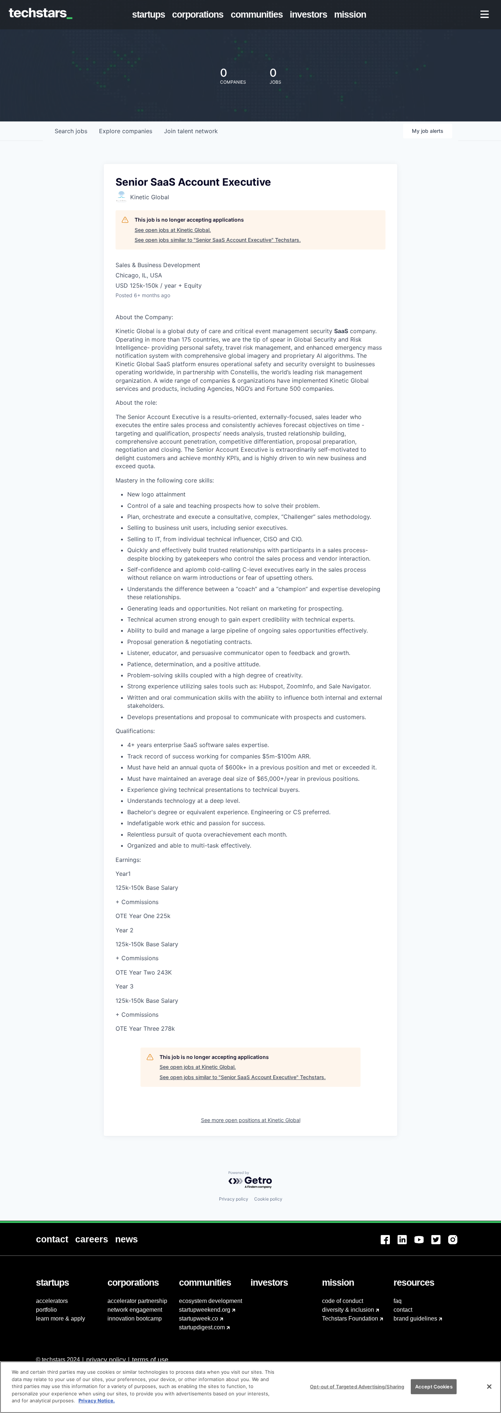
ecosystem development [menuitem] (210, 1301)
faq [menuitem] (398, 1301)
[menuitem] (150, 14)
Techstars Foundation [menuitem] (350, 1318)
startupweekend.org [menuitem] (204, 1310)
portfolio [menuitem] (46, 1310)
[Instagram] (456, 1244)
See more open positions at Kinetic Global (250, 1120)
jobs (71, 131)
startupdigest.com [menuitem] (202, 1327)
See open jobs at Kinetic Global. (173, 230)
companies (125, 131)
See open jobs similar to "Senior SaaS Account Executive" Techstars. (218, 240)
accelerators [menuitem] (52, 1301)
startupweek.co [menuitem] (198, 1318)
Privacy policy (233, 1199)
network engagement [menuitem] (134, 1310)
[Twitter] (439, 1244)
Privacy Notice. (96, 1400)
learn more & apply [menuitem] (60, 1318)
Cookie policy (268, 1199)
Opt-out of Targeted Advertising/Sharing (357, 1386)
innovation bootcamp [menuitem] (134, 1318)
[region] (250, 1387)
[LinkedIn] (406, 1244)
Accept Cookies (434, 1386)
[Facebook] (389, 1244)
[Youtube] (422, 1244)
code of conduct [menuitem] (342, 1301)
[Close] (489, 1387)
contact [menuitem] (403, 1310)
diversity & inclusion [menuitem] (348, 1310)
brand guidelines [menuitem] (415, 1318)
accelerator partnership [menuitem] (137, 1301)
